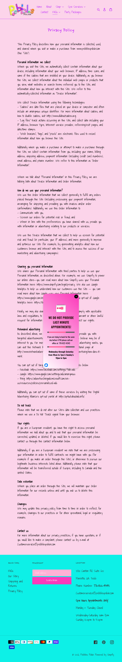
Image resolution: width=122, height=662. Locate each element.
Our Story (13, 576)
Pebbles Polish (87, 655)
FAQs (10, 571)
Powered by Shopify (104, 655)
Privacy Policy (15, 591)
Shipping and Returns (15, 583)
